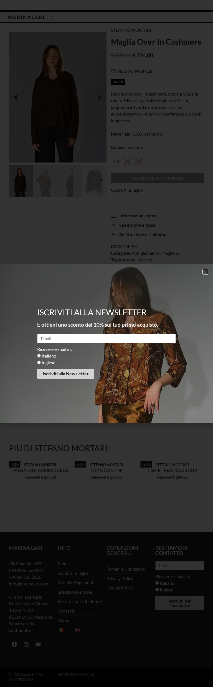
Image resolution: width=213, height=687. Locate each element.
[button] (205, 272)
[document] (106, 343)
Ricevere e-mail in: (54, 349)
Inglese (48, 362)
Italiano (49, 355)
